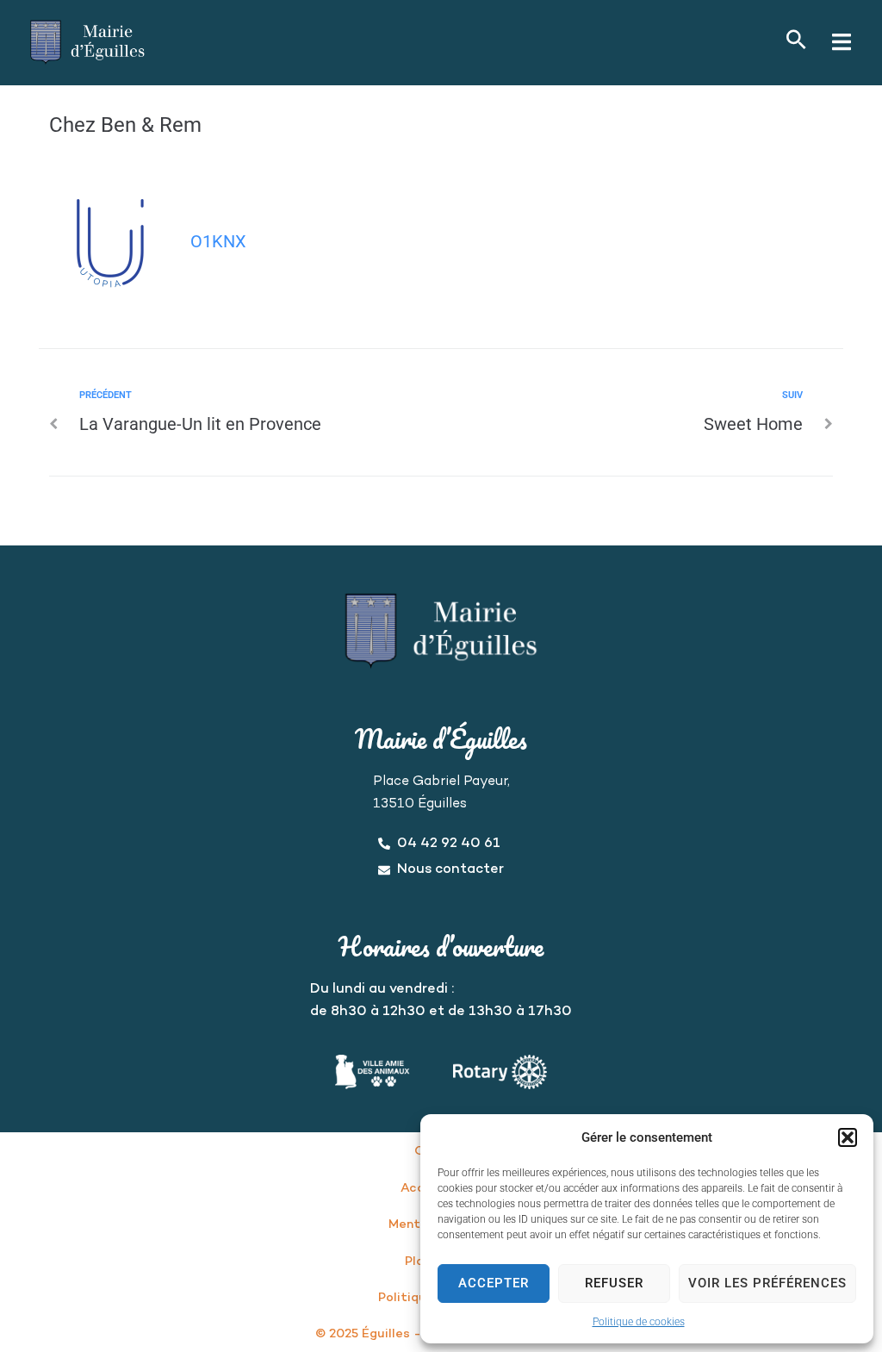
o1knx (218, 241)
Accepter (493, 1283)
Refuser (614, 1283)
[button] (847, 1137)
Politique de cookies (639, 1322)
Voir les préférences (767, 1283)
